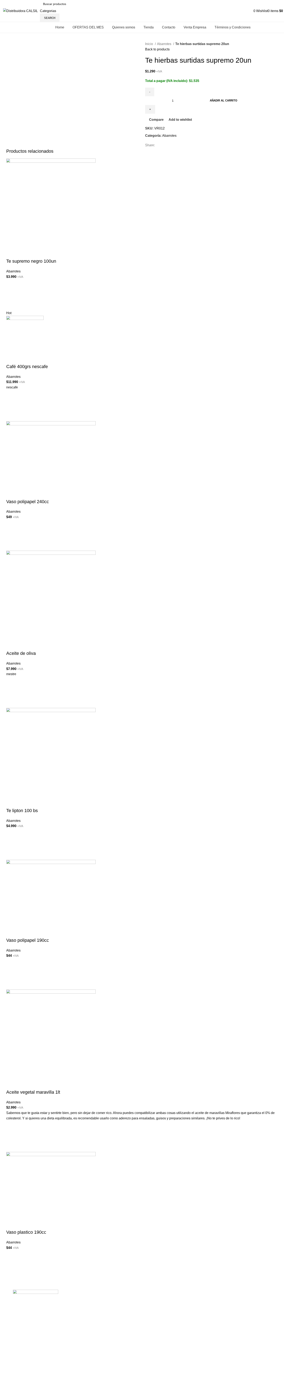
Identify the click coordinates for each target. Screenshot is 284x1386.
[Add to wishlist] (11, 284)
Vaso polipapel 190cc (27, 940)
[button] (11, 295)
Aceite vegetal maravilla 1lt (33, 1092)
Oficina (150, 1316)
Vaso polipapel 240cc (27, 501)
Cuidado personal (158, 1339)
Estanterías (153, 1332)
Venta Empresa (85, 1339)
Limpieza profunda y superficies (168, 1301)
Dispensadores (156, 1355)
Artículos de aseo (158, 1324)
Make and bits (57, 1383)
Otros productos (156, 1378)
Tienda (79, 1324)
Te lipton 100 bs (22, 810)
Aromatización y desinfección (166, 1370)
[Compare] (11, 253)
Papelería (152, 1363)
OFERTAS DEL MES (89, 1308)
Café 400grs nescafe (27, 366)
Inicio (149, 44)
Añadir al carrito (223, 100)
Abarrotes (164, 44)
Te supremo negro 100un (31, 261)
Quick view (11, 305)
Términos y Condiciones (92, 1347)
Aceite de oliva (21, 653)
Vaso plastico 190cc (26, 1232)
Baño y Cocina (156, 1308)
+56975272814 (227, 1305)
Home (78, 1301)
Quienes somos (85, 1316)
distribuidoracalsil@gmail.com (238, 1332)
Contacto (81, 1332)
